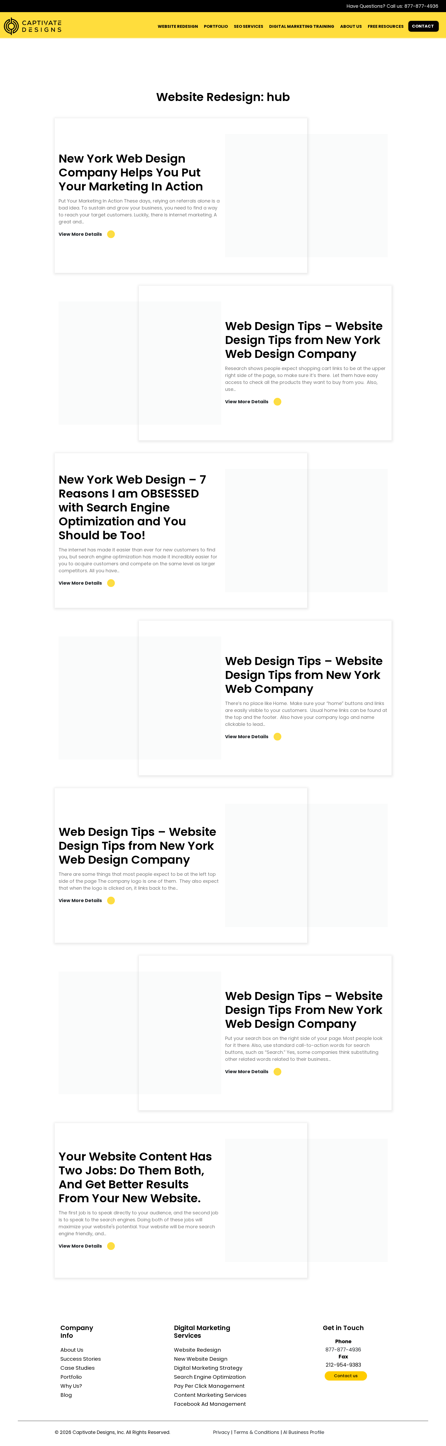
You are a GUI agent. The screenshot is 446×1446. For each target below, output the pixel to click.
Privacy (221, 1432)
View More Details (80, 234)
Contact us (346, 1376)
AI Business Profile (303, 1432)
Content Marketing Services (210, 1395)
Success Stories (80, 1359)
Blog (66, 1395)
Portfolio (71, 1377)
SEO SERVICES (248, 26)
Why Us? (71, 1386)
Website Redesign (197, 1349)
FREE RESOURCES (386, 26)
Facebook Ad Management (210, 1404)
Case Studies (77, 1368)
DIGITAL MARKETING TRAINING (301, 26)
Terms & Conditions (256, 1432)
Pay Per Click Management (209, 1386)
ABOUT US (351, 26)
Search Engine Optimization (210, 1377)
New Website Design (200, 1359)
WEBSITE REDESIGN (178, 26)
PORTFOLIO (216, 26)
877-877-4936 (421, 6)
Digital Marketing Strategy (208, 1368)
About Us (71, 1349)
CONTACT (423, 26)
